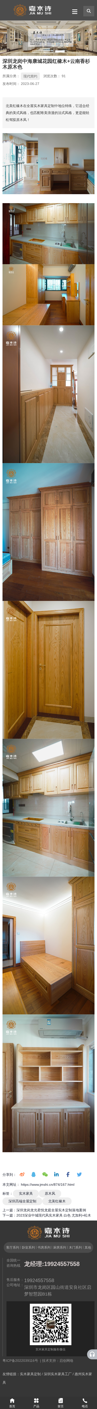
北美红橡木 (57, 1201)
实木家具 (26, 1193)
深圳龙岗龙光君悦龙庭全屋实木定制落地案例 (51, 1210)
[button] (37, 51)
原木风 (50, 1193)
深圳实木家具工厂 (58, 1374)
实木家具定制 (30, 1374)
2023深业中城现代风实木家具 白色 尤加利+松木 (53, 1215)
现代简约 (30, 76)
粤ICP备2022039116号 (21, 1361)
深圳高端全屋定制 (22, 1201)
